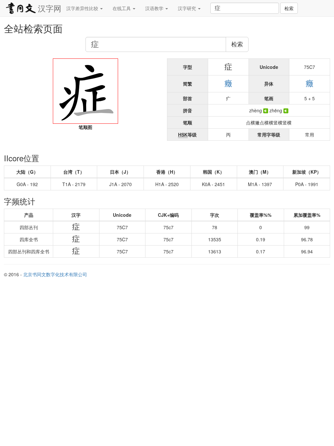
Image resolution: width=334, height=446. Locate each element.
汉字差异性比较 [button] (82, 8)
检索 (289, 8)
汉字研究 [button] (187, 8)
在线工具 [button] (122, 8)
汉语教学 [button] (155, 8)
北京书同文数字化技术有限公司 (55, 274)
